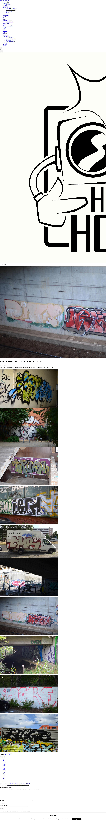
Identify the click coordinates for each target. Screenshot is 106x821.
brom (4, 764)
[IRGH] (29, 524)
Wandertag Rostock (10, 41)
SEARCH (5, 6)
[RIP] (29, 446)
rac (3, 773)
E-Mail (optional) (4, 805)
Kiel (4, 29)
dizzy (4, 765)
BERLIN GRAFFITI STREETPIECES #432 (18, 785)
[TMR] (29, 557)
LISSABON (6, 23)
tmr (3, 778)
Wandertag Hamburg (10, 39)
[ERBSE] (29, 674)
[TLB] (29, 596)
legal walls (8, 14)
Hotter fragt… (6, 15)
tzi (3, 781)
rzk (3, 776)
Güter (4, 19)
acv (3, 760)
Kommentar (2, 800)
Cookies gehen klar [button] (76, 819)
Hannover (5, 33)
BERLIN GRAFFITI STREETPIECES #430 (19, 783)
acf (3, 759)
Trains (7, 12)
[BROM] (29, 407)
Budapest (5, 44)
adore (4, 761)
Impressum (8, 4)
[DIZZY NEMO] (29, 635)
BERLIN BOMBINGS (11, 8)
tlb (3, 777)
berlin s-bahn (9, 11)
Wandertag (5, 36)
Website (2, 808)
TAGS (4, 27)
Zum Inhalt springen (4, 0)
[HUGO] (29, 751)
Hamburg (5, 31)
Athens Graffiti (6, 20)
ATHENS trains (9, 22)
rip (3, 774)
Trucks (4, 28)
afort (4, 763)
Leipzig (4, 32)
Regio (4, 17)
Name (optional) (3, 803)
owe (4, 772)
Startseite (5, 3)
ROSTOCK (5, 16)
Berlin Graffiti (6, 7)
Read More (84, 819)
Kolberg (5, 43)
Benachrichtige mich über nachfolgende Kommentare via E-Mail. (16, 811)
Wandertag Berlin (10, 37)
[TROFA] (29, 485)
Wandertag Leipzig (10, 40)
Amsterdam (5, 35)
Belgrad (4, 45)
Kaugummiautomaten (8, 25)
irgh (4, 769)
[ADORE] (29, 712)
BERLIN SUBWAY (10, 10)
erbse (4, 767)
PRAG (4, 24)
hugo (4, 768)
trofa (4, 780)
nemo (4, 770)
